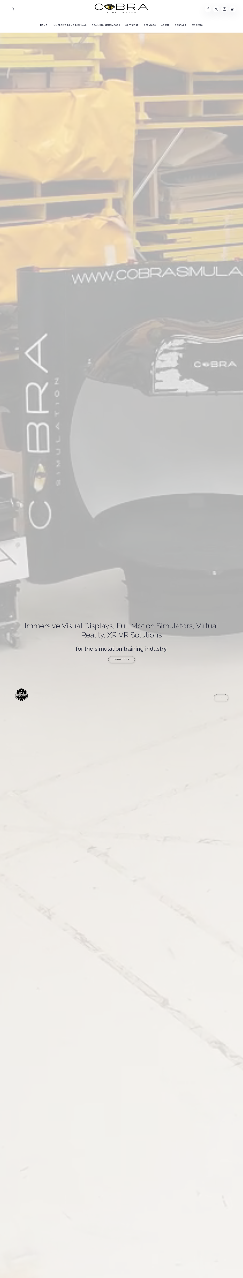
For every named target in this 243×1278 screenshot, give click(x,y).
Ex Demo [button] (197, 25)
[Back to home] (121, 9)
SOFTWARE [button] (132, 25)
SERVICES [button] (150, 25)
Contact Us (121, 659)
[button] (12, 9)
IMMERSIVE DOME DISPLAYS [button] (70, 25)
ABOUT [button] (165, 25)
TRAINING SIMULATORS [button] (106, 25)
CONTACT (180, 25)
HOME (43, 25)
